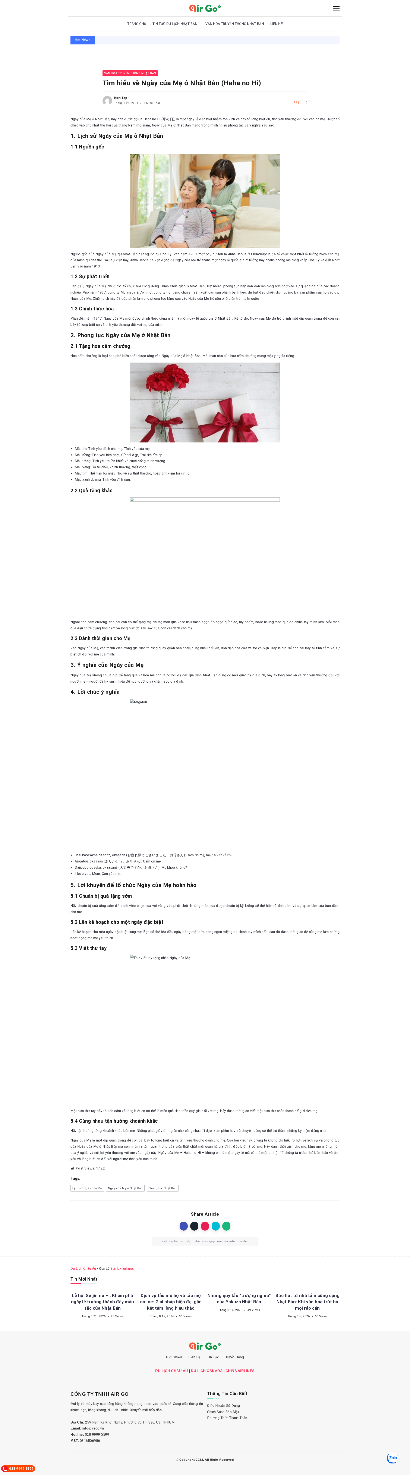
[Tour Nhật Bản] (205, 8)
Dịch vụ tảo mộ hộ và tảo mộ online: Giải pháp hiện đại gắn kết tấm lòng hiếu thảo (329, 40)
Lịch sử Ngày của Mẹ (87, 1188)
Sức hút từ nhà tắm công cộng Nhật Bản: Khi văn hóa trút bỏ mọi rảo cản (307, 1301)
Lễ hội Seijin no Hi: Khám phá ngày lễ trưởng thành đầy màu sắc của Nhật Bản (183, 40)
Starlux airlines (122, 1268)
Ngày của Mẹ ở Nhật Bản (125, 1188)
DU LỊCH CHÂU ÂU (171, 1371)
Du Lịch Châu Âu (83, 1268)
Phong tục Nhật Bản (163, 1188)
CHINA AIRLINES (240, 1371)
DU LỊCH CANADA (207, 1371)
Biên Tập (120, 98)
